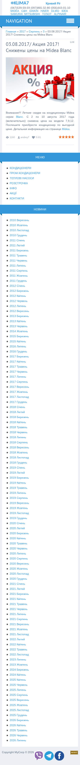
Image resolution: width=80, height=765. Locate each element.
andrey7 (25, 137)
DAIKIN (33, 10)
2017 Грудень (18, 401)
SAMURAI (16, 14)
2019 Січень (17, 467)
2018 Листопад (19, 457)
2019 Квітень (18, 482)
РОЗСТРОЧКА (19, 183)
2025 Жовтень (19, 705)
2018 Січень (17, 407)
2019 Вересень (19, 502)
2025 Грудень (18, 715)
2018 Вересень (19, 447)
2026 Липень (18, 740)
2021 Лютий (17, 588)
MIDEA (14, 10)
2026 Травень (18, 730)
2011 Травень (18, 255)
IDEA (65, 10)
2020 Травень (18, 543)
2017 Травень (18, 366)
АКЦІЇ (13, 193)
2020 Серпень (19, 558)
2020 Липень (18, 553)
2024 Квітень (18, 674)
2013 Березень (19, 316)
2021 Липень (18, 614)
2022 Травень (18, 649)
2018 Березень (19, 417)
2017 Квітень (18, 361)
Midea (66, 129)
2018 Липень (18, 437)
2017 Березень (19, 356)
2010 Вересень (19, 220)
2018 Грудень (18, 462)
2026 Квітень (18, 725)
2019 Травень (18, 487)
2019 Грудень (18, 518)
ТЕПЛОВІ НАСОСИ (22, 178)
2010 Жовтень (19, 225)
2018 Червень (18, 432)
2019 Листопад (19, 513)
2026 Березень (19, 720)
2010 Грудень (18, 235)
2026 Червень (18, 735)
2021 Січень (17, 583)
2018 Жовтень (19, 452)
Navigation (19, 21)
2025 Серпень (19, 694)
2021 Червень (18, 609)
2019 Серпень (19, 497)
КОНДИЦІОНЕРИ (20, 168)
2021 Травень (18, 604)
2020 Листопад (19, 573)
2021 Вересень (19, 624)
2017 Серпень (19, 381)
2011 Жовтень (19, 275)
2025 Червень (18, 684)
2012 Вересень (19, 311)
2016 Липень (18, 346)
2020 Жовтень (19, 568)
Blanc (19, 116)
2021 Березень (19, 593)
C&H (24, 10)
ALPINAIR (60, 14)
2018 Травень (18, 427)
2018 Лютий (17, 412)
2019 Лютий (17, 472)
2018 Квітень (18, 422)
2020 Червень (18, 548)
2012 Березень (19, 290)
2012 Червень (18, 300)
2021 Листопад (19, 634)
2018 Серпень (19, 442)
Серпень (34, 31)
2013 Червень (18, 326)
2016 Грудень (18, 351)
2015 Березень (19, 336)
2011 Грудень (18, 280)
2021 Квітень (18, 598)
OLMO (55, 10)
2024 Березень (19, 669)
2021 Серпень (19, 619)
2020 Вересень (19, 563)
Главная (11, 31)
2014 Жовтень (19, 331)
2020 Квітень (18, 538)
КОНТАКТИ (17, 198)
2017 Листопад (19, 396)
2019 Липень (18, 492)
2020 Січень (17, 523)
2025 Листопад (19, 710)
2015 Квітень (18, 341)
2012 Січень (17, 285)
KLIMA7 (21, 3)
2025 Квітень (18, 679)
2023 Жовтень (19, 664)
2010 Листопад (19, 230)
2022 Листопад (19, 654)
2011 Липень (18, 265)
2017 (22, 31)
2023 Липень (18, 659)
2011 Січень (17, 240)
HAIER (45, 10)
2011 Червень (18, 260)
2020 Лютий (17, 528)
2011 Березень (19, 250)
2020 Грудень (18, 578)
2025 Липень (18, 689)
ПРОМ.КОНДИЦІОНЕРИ (25, 173)
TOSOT (47, 14)
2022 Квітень (18, 644)
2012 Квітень (18, 295)
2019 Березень (19, 477)
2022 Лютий (17, 639)
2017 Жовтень (19, 391)
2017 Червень (18, 371)
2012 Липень (18, 306)
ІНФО (13, 188)
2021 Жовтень (19, 629)
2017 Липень (18, 376)
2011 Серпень (19, 270)
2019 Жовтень (19, 508)
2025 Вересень (19, 699)
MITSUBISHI (32, 14)
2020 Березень (19, 533)
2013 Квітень (18, 321)
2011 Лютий (17, 245)
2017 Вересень (19, 386)
